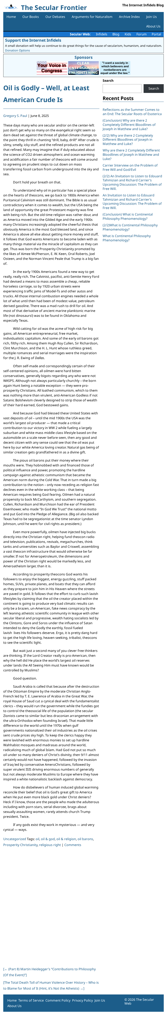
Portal (156, 34)
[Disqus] (51, 906)
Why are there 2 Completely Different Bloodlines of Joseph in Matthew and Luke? (131, 154)
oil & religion (66, 839)
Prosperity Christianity (20, 845)
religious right (50, 845)
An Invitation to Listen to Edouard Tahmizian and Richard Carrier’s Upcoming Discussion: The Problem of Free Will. (132, 201)
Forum (141, 34)
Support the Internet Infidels (33, 40)
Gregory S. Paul (15, 115)
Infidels (101, 34)
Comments (72, 845)
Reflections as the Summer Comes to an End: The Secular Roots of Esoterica (132, 111)
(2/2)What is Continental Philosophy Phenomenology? (130, 227)
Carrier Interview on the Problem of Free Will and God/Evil (130, 167)
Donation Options (17, 50)
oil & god (48, 839)
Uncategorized (14, 839)
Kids (128, 34)
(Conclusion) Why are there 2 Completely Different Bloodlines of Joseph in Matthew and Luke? (129, 124)
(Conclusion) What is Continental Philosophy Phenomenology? (128, 216)
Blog (115, 34)
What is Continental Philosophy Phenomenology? (127, 238)
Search (108, 80)
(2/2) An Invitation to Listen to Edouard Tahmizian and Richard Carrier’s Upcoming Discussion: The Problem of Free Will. (132, 182)
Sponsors (84, 57)
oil (37, 839)
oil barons (85, 839)
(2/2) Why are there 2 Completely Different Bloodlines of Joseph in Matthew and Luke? (128, 139)
